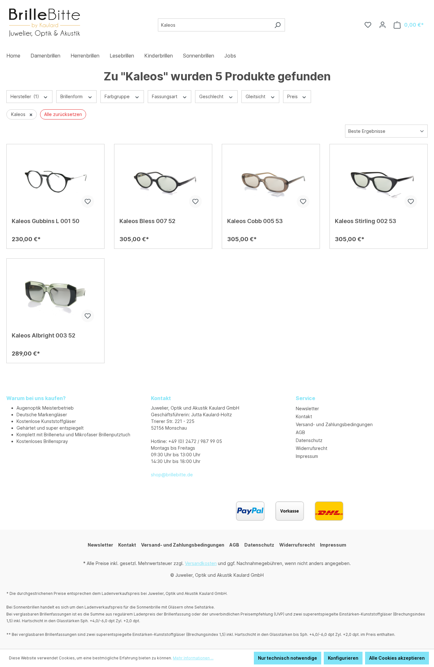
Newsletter (307, 408)
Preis (293, 96)
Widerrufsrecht (311, 448)
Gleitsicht (256, 96)
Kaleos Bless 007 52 (147, 221)
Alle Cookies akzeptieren (397, 658)
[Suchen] (277, 24)
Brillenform (72, 96)
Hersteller (24, 96)
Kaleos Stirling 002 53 (365, 221)
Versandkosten (201, 563)
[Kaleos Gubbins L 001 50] (55, 181)
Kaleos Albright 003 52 (43, 335)
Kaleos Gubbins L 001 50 (45, 221)
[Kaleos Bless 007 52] (163, 181)
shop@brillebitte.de (172, 474)
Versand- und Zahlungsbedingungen (334, 424)
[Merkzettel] (368, 25)
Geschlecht (212, 96)
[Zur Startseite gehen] (44, 24)
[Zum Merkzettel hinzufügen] (87, 201)
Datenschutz (309, 440)
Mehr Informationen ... (193, 658)
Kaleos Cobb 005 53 (255, 221)
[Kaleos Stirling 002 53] (378, 181)
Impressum (307, 456)
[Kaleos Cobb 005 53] (271, 181)
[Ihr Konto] (382, 25)
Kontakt (304, 416)
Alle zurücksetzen (63, 114)
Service (305, 398)
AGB (300, 432)
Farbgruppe (118, 96)
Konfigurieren (343, 658)
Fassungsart (165, 96)
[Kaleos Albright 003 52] (55, 295)
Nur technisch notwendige (287, 658)
